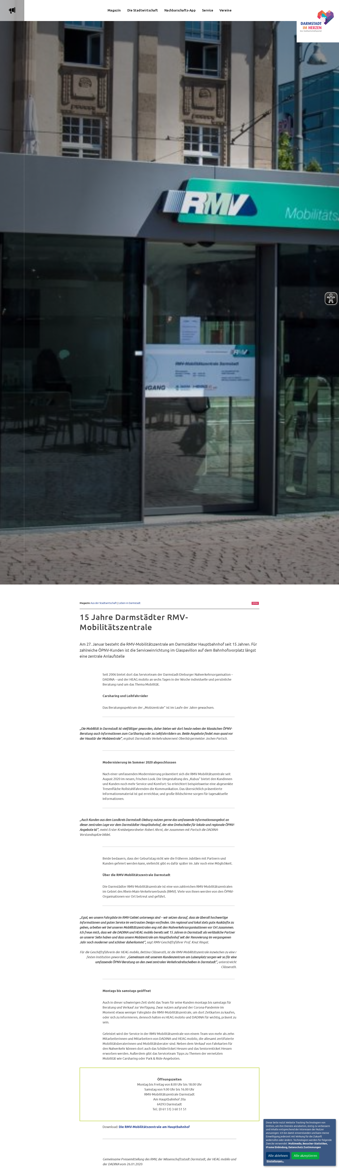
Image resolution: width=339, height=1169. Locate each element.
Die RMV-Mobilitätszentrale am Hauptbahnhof (154, 1127)
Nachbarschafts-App (180, 10)
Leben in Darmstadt (130, 602)
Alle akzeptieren (305, 1156)
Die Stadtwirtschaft (142, 10)
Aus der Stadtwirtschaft (104, 602)
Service (207, 10)
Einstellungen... (275, 1161)
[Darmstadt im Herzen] (318, 21)
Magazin (114, 10)
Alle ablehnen (278, 1156)
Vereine (225, 10)
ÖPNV (255, 603)
